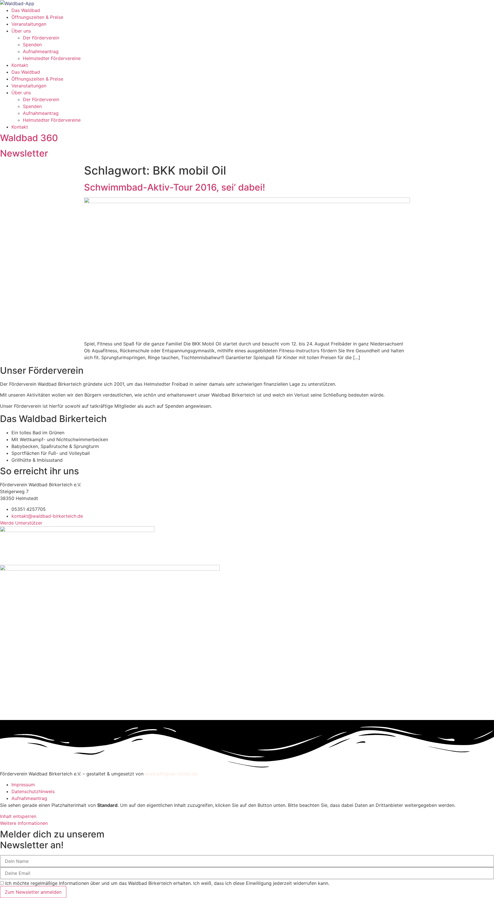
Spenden (32, 44)
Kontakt (19, 65)
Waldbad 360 (29, 137)
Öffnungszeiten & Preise (37, 17)
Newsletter (24, 153)
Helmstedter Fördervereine (52, 58)
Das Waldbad (25, 10)
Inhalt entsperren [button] (18, 816)
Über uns (21, 31)
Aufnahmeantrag (41, 51)
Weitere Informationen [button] (24, 823)
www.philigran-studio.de (171, 774)
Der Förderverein (41, 38)
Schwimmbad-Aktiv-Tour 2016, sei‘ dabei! (174, 187)
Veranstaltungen (28, 24)
